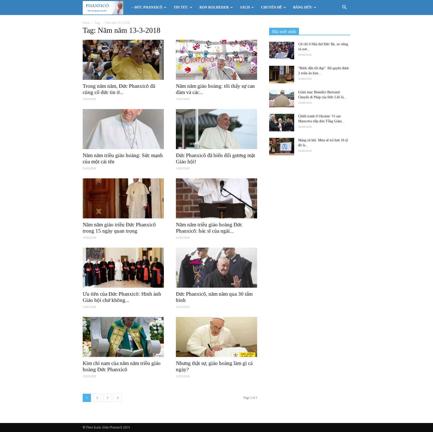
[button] (344, 8)
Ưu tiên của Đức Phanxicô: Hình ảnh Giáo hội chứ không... (122, 297)
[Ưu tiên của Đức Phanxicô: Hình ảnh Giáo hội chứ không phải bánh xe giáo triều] (123, 268)
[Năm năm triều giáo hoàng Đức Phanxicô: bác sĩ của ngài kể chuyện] (216, 198)
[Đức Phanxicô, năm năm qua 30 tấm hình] (216, 268)
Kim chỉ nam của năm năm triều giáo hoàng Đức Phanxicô (122, 366)
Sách (245, 7)
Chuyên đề (271, 7)
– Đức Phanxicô (147, 7)
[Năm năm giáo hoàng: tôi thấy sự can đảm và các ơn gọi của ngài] (216, 60)
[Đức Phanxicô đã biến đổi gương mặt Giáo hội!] (216, 129)
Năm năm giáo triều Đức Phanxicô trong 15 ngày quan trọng (119, 228)
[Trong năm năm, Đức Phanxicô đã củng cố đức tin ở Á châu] (123, 60)
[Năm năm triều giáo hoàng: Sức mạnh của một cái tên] (123, 129)
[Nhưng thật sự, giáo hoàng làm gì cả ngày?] (216, 337)
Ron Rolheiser (214, 7)
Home (86, 23)
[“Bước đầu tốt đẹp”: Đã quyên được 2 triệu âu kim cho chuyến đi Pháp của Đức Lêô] (281, 74)
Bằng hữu (302, 7)
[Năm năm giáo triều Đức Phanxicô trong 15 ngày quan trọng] (123, 198)
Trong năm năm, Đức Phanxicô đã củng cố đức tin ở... (119, 89)
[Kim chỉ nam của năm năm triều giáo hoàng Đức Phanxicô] (123, 337)
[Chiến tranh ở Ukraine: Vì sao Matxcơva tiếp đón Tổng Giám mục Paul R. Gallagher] (281, 122)
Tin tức (181, 7)
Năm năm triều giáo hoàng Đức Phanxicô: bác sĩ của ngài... (209, 228)
